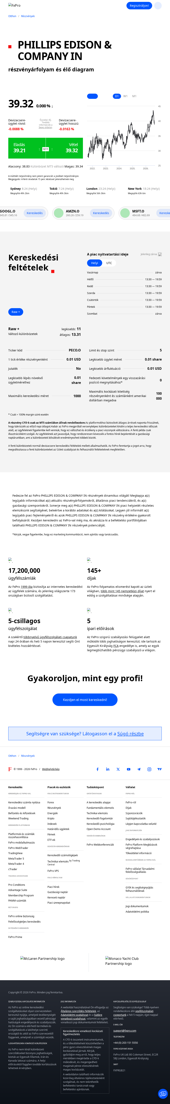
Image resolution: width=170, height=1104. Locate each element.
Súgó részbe (130, 733)
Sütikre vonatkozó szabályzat (81, 1016)
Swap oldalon (45, 127)
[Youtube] (128, 769)
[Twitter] (118, 769)
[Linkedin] (108, 769)
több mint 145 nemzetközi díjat (122, 591)
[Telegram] (139, 769)
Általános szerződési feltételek (78, 1011)
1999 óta (27, 587)
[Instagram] (149, 769)
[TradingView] (160, 769)
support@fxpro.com (124, 1030)
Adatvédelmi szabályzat (74, 1015)
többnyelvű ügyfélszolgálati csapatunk (50, 637)
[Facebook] (97, 769)
